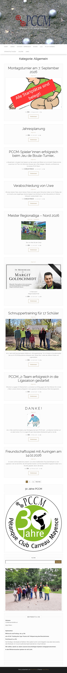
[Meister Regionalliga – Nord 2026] (33, 230)
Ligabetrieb (36, 219)
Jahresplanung (33, 129)
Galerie (20, 51)
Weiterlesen (33, 116)
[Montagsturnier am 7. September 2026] (33, 93)
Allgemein (33, 75)
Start (6, 46)
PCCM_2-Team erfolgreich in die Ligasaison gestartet (33, 378)
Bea (28, 112)
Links (27, 51)
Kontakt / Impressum (24, 46)
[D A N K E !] (33, 420)
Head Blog (45, 669)
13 (33, 481)
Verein (12, 46)
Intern (35, 46)
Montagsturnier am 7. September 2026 (33, 70)
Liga (41, 46)
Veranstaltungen (10, 51)
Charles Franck (29, 169)
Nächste (38, 481)
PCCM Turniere (50, 46)
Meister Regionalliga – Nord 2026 (33, 216)
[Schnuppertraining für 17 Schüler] (33, 334)
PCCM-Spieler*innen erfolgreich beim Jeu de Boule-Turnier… (33, 154)
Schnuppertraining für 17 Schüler (33, 313)
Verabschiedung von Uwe (33, 186)
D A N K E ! (33, 408)
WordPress (34, 669)
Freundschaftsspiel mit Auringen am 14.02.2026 (33, 453)
